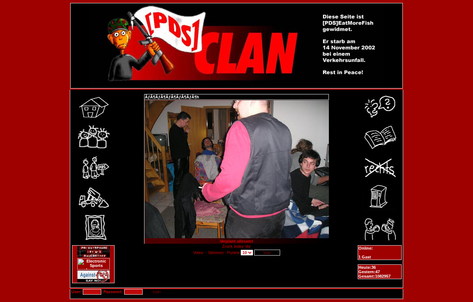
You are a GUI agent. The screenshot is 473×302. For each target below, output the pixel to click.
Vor (248, 246)
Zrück (228, 246)
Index (239, 246)
